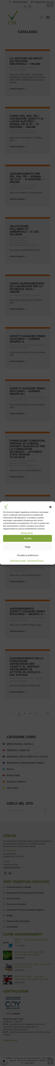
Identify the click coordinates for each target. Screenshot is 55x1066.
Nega (27, 546)
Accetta (27, 538)
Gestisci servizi (27, 533)
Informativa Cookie (18, 561)
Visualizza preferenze (27, 555)
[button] (50, 507)
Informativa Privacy (35, 561)
